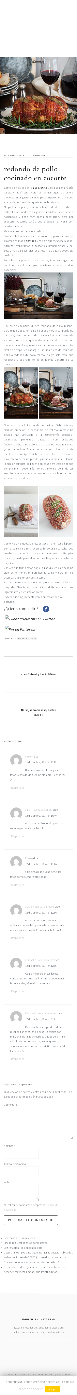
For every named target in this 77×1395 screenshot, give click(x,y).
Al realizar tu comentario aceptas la (31, 1207)
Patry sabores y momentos (40, 1013)
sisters (29, 756)
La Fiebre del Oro (43, 1374)
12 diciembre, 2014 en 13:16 (40, 864)
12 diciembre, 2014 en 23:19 (40, 762)
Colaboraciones (38, 155)
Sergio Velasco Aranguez (39, 906)
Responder (17, 787)
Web (6, 1182)
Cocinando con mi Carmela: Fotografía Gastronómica (38, 24)
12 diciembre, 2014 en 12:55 (40, 965)
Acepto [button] (52, 1389)
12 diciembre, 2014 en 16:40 (40, 815)
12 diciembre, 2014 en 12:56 (40, 912)
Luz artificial (40, 187)
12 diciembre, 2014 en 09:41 (40, 1019)
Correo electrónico (16, 1164)
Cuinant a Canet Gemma (39, 960)
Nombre (9, 1146)
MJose (29, 858)
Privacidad (64, 1374)
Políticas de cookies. (30, 1389)
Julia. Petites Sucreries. (38, 809)
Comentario (11, 1104)
